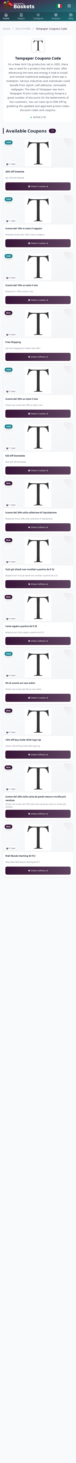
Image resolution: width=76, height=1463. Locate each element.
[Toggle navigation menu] (69, 6)
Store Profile (22, 28)
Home (6, 28)
